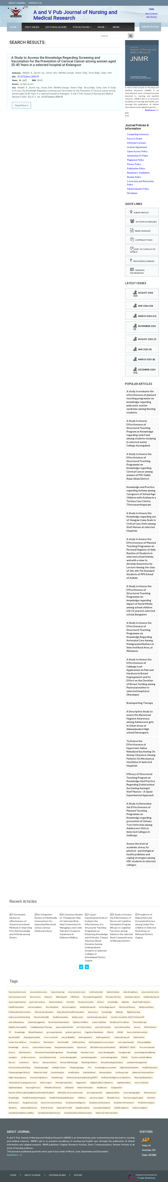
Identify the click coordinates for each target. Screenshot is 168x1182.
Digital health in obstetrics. (101, 1082)
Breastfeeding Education (112, 1062)
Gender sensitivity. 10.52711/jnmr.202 (127, 1017)
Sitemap (78, 1175)
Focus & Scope (134, 138)
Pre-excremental (147, 1047)
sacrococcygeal (96, 1097)
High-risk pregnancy (17, 1077)
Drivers (100, 1002)
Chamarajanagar (41, 1067)
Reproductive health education (70, 1012)
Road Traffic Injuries (141, 1002)
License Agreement (137, 147)
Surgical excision (30, 1102)
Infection (151, 1097)
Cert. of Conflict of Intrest (143, 250)
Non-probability (144, 1042)
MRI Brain (75, 997)
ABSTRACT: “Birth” (127, 1047)
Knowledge (113, 1002)
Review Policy (134, 177)
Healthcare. (102, 1087)
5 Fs (89, 1067)
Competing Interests (138, 134)
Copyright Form (143, 240)
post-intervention (37, 1002)
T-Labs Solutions (146, 1177)
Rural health (63, 1042)
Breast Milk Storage (69, 1062)
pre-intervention (84, 1027)
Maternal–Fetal (40, 1072)
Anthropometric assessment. (101, 1042)
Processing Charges (143, 261)
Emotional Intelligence (75, 1102)
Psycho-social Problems (142, 1057)
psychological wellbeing (145, 1052)
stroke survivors (28, 1057)
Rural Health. (14, 1037)
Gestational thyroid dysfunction (78, 1113)
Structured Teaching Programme (49, 1052)
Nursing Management (92, 997)
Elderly (110, 1032)
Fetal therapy (57, 1077)
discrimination (52, 1007)
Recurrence (35, 997)
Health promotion (60, 1017)
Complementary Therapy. (41, 1027)
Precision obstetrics (39, 1077)
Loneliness (24, 1062)
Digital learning (133, 1012)
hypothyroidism (82, 1107)
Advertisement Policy (138, 188)
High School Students (129, 1067)
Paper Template (142, 231)
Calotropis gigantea (36, 1022)
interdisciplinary (130, 992)
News (116, 27)
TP (10, 1032)
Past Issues (32, 27)
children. (82, 1097)
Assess (137, 1027)
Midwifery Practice (52, 1087)
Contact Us (35, 3)
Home (13, 27)
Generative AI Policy (137, 155)
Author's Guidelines (145, 222)
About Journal (17, 3)
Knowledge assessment (105, 1067)
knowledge (13, 1047)
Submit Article (150, 26)
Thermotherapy (140, 1022)
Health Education (150, 1067)
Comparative (116, 1087)
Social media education (97, 1017)
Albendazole (61, 997)
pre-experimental (54, 1032)
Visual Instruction (85, 1002)
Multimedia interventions (20, 1012)
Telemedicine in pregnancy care (22, 1082)
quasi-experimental (17, 1002)
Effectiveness (150, 1027)
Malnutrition (138, 1037)
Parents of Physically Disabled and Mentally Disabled (31, 1092)
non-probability (68, 1037)
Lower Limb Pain (99, 1022)
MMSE (120, 1032)
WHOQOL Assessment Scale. (70, 1092)
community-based (121, 1037)
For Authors (81, 27)
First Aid (70, 1002)
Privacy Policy (134, 164)
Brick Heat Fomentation (59, 1022)
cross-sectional (51, 1037)
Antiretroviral (47, 1107)
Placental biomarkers (144, 1077)
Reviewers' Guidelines (138, 172)
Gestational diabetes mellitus (21, 1113)
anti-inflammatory (16, 1022)
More (101, 27)
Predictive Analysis (146, 1102)
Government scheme (42, 1047)
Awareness (93, 1012)
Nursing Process (33, 1087)
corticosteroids (96, 992)
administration (113, 992)
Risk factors (49, 1042)
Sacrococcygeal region (133, 1097)
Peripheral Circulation (119, 1022)
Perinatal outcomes (64, 1082)
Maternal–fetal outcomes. (107, 1113)
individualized (89, 1072)
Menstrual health (41, 1017)
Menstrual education (44, 1012)
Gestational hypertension (49, 1113)
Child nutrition (78, 1042)
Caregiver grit (125, 1052)
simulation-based (132, 997)
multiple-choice (59, 1067)
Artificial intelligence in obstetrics (116, 1077)
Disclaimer (132, 193)
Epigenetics (81, 1082)
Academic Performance (124, 1102)
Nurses (12, 1062)
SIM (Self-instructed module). (103, 1047)
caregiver (13, 1057)
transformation (57, 1072)
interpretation (105, 1072)
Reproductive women (64, 1047)
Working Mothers (89, 1062)
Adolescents (77, 1017)
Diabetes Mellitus (80, 1022)
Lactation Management (137, 1062)
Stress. (36, 1062)
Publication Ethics (136, 168)
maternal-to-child (64, 1107)
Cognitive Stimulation (94, 1032)
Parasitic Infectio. (113, 997)
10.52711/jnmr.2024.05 (28, 76)
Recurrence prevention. (51, 1102)
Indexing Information (137, 271)
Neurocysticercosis (17, 992)
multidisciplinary (121, 1107)
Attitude (125, 1002)
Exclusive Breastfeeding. (19, 1067)
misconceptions (35, 1007)
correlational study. (47, 1057)
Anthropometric (103, 1037)
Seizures (48, 997)
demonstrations (56, 1002)
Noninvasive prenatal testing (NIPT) (82, 1077)
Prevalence (35, 1042)
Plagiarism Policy (135, 159)
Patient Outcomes (85, 1087)
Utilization (69, 1087)
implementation (124, 1082)
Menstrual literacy (127, 1007)
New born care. (87, 1052)
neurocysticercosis (38, 992)
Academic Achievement (99, 1102)
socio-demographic (106, 1052)
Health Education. (16, 1007)
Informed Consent (136, 142)
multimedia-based (151, 997)
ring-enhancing (57, 992)
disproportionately (32, 1037)
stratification (73, 1072)
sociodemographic (89, 1057)
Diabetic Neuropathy (18, 1027)
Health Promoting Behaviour (61, 1097)
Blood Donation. (36, 1032)
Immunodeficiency (29, 1107)
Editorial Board (56, 27)
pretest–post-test (73, 1032)
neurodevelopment (101, 1107)
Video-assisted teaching (19, 1017)
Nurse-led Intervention (137, 1032)
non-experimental (126, 1042)
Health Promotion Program (34, 1097)
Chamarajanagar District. (19, 1072)
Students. (13, 1107)
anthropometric (85, 1037)
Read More (21, 105)
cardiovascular (122, 1072)
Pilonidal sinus (113, 1097)
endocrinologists (139, 1107)
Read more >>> (152, 110)
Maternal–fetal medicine (143, 1072)
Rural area (81, 1047)
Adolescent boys (146, 1007)
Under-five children (17, 1042)
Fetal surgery (46, 1082)
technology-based (107, 1007)
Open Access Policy (137, 151)
